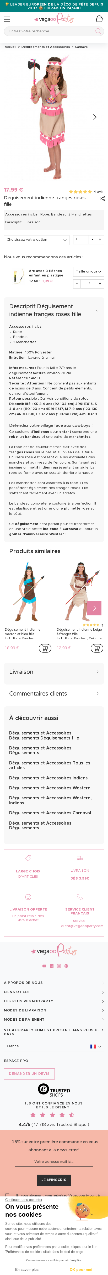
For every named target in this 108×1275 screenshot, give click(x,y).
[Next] (94, 117)
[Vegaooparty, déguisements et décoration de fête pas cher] (54, 15)
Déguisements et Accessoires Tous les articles (49, 765)
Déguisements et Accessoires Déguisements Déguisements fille (44, 735)
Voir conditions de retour (68, 398)
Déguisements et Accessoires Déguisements (40, 750)
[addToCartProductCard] (45, 648)
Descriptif (13, 222)
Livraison (33, 222)
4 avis (99, 192)
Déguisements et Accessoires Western (49, 788)
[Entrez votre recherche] (97, 32)
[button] (54, 1046)
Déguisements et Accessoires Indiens (48, 778)
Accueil (10, 46)
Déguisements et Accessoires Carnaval (50, 813)
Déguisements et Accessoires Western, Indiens (50, 800)
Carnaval (80, 46)
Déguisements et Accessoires (45, 46)
